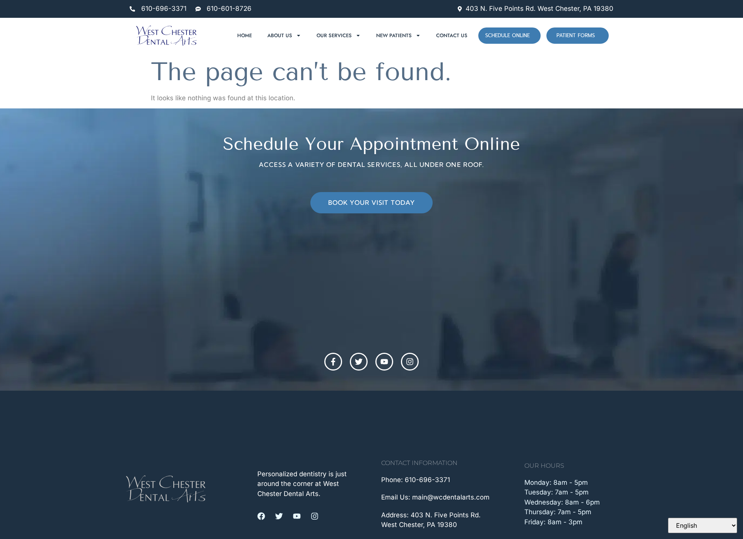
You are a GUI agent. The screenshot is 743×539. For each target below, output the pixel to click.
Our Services (334, 35)
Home (244, 35)
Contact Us (451, 35)
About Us (279, 35)
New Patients (394, 35)
